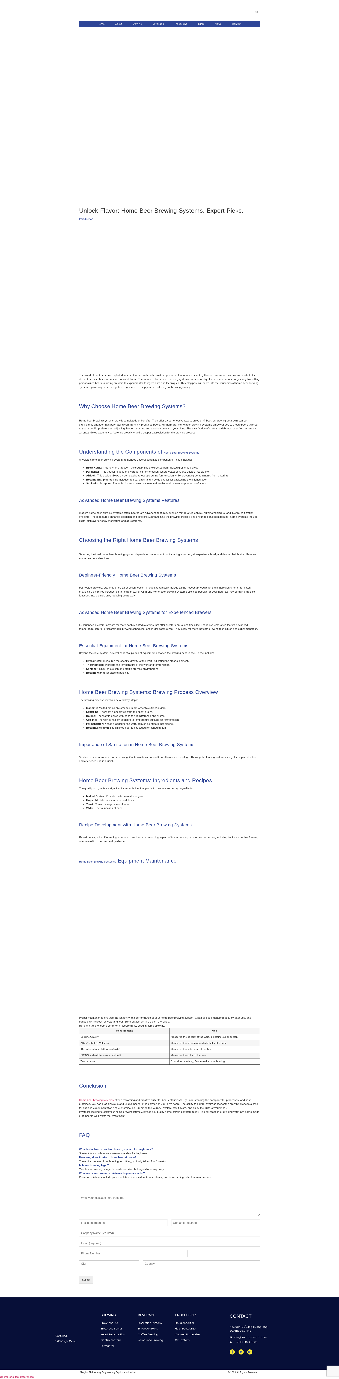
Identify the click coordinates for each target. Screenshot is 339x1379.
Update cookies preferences (17, 1376)
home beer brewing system (116, 1149)
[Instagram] (249, 1352)
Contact (236, 24)
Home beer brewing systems (96, 1099)
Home (101, 24)
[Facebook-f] (232, 1352)
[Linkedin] (241, 1352)
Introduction (86, 218)
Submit (86, 1279)
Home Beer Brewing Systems (182, 452)
